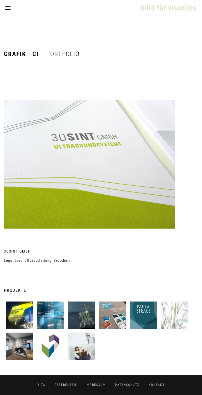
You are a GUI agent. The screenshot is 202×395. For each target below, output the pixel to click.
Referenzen (65, 385)
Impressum (95, 385)
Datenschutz (127, 385)
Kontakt (157, 385)
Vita (41, 385)
